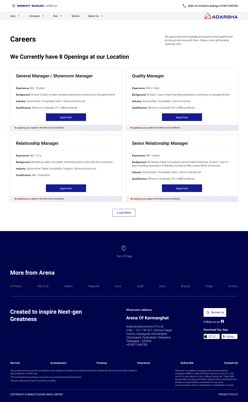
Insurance (143, 363)
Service (76, 16)
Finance (102, 363)
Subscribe (187, 363)
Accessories (58, 363)
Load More (124, 212)
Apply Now (66, 117)
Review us (217, 312)
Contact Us (231, 363)
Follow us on (212, 322)
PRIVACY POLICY (228, 394)
